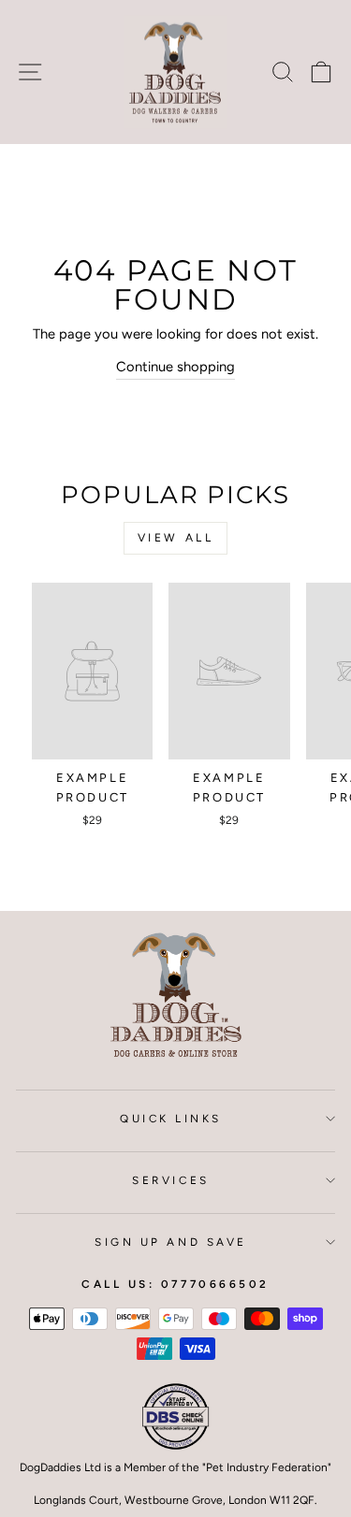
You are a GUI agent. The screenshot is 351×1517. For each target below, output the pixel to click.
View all (176, 537)
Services (170, 1180)
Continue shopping (175, 366)
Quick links (171, 1118)
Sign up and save (171, 1242)
